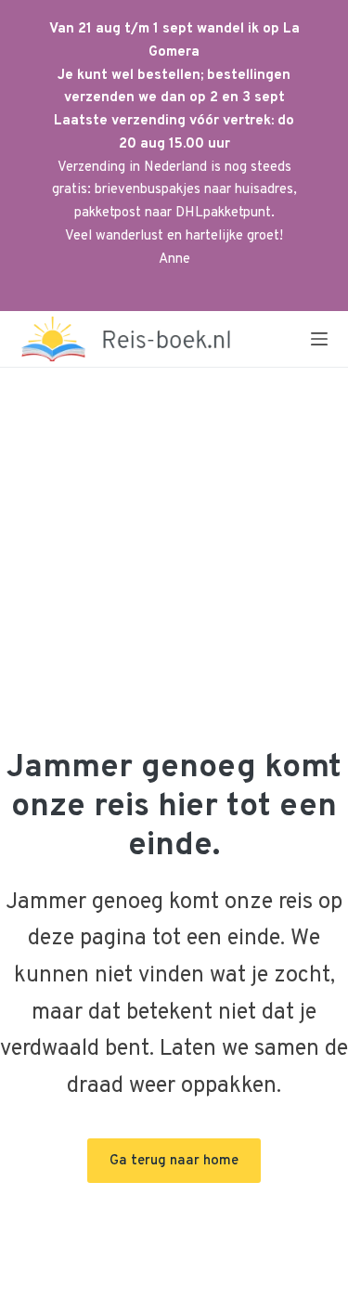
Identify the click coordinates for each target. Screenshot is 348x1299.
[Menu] (319, 339)
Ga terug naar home (174, 1161)
